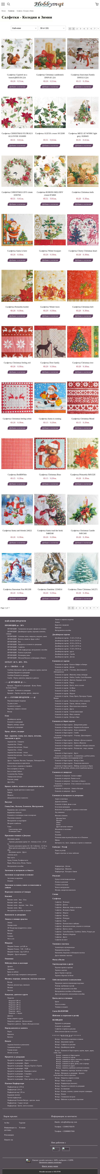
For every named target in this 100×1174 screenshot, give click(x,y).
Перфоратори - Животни (63, 869)
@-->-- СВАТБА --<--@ (14, 666)
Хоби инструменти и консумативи (66, 980)
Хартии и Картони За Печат (64, 975)
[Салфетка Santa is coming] (50, 397)
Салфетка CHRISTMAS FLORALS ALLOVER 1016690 (17, 134)
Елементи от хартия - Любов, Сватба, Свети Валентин (73, 677)
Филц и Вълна (58, 960)
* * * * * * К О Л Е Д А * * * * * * (66, 1036)
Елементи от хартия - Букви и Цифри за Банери (71, 664)
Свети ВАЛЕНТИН (60, 1011)
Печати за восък (12, 1053)
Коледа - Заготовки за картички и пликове (69, 1039)
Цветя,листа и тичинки (62, 998)
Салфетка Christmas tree (82, 363)
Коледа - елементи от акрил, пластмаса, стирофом (73, 1059)
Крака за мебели (12, 972)
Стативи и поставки (61, 885)
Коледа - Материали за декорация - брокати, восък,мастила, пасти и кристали (69, 1074)
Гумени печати (12, 1050)
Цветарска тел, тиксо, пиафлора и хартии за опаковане (73, 843)
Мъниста (10, 795)
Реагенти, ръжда (12, 779)
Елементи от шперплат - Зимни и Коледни (69, 788)
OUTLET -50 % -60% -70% (16, 662)
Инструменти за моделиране (16, 821)
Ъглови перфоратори (14, 1097)
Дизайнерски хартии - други (64, 651)
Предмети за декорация (15, 727)
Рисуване (56, 876)
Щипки (57, 840)
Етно (7, 716)
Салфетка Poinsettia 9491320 (82, 475)
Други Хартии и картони (63, 973)
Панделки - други (14, 1011)
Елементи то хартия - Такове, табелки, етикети (70, 703)
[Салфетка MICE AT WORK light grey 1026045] (83, 112)
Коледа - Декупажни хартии (64, 1042)
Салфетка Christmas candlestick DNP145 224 (50, 76)
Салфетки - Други (61, 937)
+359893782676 (68, 1127)
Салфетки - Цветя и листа (63, 929)
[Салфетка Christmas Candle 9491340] (83, 509)
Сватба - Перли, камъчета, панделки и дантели (23, 678)
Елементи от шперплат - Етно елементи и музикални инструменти (72, 785)
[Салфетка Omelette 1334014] (50, 568)
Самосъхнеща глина (15, 829)
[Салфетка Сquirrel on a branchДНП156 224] (17, 54)
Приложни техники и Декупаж (18, 835)
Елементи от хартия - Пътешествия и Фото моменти (72, 701)
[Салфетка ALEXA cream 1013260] (50, 112)
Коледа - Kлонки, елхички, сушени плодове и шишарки (73, 1091)
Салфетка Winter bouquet (50, 251)
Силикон (10, 936)
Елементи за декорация (15, 722)
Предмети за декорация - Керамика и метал (22, 1071)
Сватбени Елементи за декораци (18, 675)
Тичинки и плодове (61, 1007)
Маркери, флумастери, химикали (18, 985)
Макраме (9, 943)
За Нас (6, 1123)
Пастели (10, 990)
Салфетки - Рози (60, 921)
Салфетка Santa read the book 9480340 (50, 532)
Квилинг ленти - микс (14, 902)
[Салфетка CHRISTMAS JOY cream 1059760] (17, 171)
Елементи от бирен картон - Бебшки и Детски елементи (73, 740)
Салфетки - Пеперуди (62, 918)
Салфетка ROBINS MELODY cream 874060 (50, 193)
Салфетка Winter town (50, 307)
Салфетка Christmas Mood (82, 419)
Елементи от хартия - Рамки (64, 683)
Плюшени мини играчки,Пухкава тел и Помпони (71, 837)
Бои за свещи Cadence (14, 771)
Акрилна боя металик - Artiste (17, 752)
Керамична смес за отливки (16, 810)
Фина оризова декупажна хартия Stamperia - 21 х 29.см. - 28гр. (27, 849)
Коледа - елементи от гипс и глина (67, 1061)
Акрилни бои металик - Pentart (17, 747)
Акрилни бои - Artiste (14, 750)
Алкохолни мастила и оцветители (18, 763)
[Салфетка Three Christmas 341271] (83, 568)
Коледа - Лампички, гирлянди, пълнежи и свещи (71, 1070)
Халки (58, 824)
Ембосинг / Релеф (59, 847)
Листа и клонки (60, 1004)
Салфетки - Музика (61, 915)
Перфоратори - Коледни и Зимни (66, 871)
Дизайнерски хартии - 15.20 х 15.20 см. (68, 638)
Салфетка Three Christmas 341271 (83, 589)
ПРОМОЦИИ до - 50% (14, 625)
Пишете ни (8, 1140)
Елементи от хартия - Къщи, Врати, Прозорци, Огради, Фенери (73, 697)
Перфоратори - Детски (62, 866)
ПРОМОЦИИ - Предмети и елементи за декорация (24, 644)
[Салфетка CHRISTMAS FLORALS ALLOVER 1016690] (17, 112)
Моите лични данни (50, 1166)
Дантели (10, 1016)
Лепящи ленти (12, 925)
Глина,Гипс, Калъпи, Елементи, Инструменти (24, 806)
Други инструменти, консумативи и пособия (70, 994)
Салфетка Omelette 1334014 (50, 589)
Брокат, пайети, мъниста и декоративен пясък (24, 786)
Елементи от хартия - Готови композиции (69, 712)
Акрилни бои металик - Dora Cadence (20, 755)
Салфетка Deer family (49, 363)
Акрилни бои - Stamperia (15, 742)
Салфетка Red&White (17, 475)
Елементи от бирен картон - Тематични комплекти (72, 763)
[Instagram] (60, 1136)
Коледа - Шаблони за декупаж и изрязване (69, 1099)
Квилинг (8, 896)
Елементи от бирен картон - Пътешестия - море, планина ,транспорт (73, 749)
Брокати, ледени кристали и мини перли (20, 790)
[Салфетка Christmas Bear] (50, 453)
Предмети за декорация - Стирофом (19, 1074)
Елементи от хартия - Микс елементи (67, 714)
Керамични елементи (14, 812)
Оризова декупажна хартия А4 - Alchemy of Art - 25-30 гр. (26, 843)
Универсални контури (14, 777)
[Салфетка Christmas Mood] (83, 397)
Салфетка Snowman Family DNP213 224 (83, 76)
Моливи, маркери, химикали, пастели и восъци (25, 979)
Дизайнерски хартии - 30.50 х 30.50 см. (68, 643)
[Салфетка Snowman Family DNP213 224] (83, 54)
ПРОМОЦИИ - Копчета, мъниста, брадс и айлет (23, 639)
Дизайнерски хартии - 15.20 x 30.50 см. (68, 649)
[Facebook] (54, 1136)
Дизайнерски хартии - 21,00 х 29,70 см (68, 646)
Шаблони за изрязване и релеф (65, 1015)
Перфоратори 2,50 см (14, 1089)
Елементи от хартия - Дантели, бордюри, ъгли (70, 680)
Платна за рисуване (61, 882)
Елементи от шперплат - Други (65, 791)
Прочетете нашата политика (50, 1162)
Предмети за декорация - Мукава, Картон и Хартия (24, 1066)
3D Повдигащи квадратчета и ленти (19, 928)
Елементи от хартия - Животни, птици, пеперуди (71, 675)
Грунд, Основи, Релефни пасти (17, 860)
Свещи (55, 894)
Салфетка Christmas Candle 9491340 (83, 532)
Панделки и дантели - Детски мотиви (19, 1021)
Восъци (9, 982)
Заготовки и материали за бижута (19, 870)
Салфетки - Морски (61, 913)
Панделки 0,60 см (15, 1001)
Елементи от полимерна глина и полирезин (21, 815)
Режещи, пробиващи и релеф (64, 986)
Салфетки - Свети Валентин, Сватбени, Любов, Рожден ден (75, 932)
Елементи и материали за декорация (67, 795)
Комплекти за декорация (15, 915)
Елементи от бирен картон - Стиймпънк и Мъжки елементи (75, 745)
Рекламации (9, 1135)
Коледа (9, 711)
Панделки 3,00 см (15, 1007)
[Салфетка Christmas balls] (83, 171)
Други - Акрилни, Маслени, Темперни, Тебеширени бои (26, 760)
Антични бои (11, 758)
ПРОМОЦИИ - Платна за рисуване (19, 652)
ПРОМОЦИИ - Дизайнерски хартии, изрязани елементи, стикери (26, 632)
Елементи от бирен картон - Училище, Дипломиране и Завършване (72, 736)
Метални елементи (61, 815)
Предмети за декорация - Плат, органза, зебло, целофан (26, 1079)
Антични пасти (12, 855)
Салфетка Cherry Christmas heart (83, 251)
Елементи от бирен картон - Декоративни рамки (71, 725)
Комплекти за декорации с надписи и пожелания (71, 809)
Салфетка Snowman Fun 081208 (17, 589)
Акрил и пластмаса (61, 799)
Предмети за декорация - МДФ (17, 1068)
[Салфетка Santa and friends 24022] (17, 509)
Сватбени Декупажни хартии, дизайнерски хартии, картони (27, 670)
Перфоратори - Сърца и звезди (17, 1103)
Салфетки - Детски (61, 905)
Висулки (8, 802)
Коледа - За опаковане (62, 1089)
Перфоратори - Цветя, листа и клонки (20, 1106)
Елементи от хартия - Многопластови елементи (71, 706)
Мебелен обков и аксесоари (16, 963)
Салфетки (56, 899)
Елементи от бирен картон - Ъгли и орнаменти (70, 730)
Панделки (10, 998)
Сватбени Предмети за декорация (18, 672)
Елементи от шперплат (62, 772)
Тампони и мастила (60, 944)
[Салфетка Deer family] (50, 341)
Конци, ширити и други (15, 1018)
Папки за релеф (60, 850)
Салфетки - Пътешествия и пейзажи (67, 923)
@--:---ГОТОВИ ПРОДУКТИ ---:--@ (20, 697)
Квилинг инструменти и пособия (66, 989)
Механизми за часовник (63, 829)
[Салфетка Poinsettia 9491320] (83, 453)
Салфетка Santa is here (17, 251)
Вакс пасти (11, 857)
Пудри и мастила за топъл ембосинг (67, 853)
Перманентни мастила (62, 950)
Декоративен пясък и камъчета (17, 798)
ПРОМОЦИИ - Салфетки (16, 647)
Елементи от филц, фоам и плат (65, 804)
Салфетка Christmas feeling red (17, 363)
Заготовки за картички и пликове (19, 875)
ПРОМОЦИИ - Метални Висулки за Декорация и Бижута (26, 658)
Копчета (10, 1037)
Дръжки (10, 966)
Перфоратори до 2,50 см (15, 1087)
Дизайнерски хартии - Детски (65, 657)
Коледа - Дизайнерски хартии (65, 1047)
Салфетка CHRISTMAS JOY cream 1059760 (17, 193)
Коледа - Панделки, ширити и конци (67, 1078)
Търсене (22, 1123)
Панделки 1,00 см (15, 1003)
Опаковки (9, 959)
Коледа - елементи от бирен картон (68, 1055)
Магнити (59, 820)
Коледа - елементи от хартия (65, 1057)
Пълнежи (58, 835)
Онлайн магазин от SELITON (50, 1172)
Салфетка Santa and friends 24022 (17, 531)
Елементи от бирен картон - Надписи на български (72, 727)
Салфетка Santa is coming (50, 419)
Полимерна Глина (14, 831)
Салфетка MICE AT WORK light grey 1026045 (83, 134)
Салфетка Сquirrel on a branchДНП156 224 (17, 76)
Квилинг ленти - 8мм (14, 908)
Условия (22, 1128)
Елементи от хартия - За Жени (65, 688)
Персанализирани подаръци (16, 701)
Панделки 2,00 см (15, 1005)
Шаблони (58, 628)
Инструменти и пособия (63, 630)
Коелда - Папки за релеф (63, 1080)
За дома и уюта (12, 703)
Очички (57, 832)
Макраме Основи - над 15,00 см (18, 952)
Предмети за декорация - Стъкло (18, 1076)
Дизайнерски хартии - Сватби (65, 654)
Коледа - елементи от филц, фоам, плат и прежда (72, 1063)
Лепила (57, 622)
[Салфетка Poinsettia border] (17, 286)
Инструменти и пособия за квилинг (19, 910)
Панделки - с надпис (15, 1013)
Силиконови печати (13, 1047)
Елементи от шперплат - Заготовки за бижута (70, 781)
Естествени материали (62, 807)
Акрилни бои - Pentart (14, 744)
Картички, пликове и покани (16, 709)
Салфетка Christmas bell (82, 307)
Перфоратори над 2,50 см (16, 1092)
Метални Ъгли (61, 818)
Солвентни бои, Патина (15, 774)
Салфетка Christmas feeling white (17, 419)
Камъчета (10, 1034)
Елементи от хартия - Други (64, 709)
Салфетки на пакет (61, 940)
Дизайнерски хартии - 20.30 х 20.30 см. (68, 641)
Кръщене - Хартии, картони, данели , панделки (23, 693)
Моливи (10, 987)
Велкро (9, 933)
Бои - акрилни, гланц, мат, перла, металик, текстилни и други (23, 737)
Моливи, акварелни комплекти (65, 890)
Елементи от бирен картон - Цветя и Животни (70, 743)
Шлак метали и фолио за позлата (66, 1031)
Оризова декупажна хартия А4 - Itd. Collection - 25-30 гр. (28, 846)
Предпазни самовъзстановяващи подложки (69, 983)
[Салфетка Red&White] (17, 453)
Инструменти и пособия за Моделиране (68, 991)
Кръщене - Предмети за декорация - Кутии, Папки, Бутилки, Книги (23, 687)
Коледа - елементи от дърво (65, 1066)
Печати (8, 1041)
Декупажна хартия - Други (17, 852)
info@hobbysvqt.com (69, 1122)
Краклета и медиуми (62, 625)
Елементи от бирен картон (63, 721)
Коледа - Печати (60, 1094)
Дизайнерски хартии (14, 719)
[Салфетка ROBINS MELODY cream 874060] (50, 171)
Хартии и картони (61, 970)
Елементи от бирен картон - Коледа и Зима (69, 760)
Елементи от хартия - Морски (65, 693)
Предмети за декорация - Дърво (18, 1063)
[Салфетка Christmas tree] (83, 341)
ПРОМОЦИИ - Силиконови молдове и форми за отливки (26, 629)
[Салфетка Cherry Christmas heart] (83, 230)
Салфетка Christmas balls (83, 192)
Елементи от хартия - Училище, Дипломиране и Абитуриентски (70, 671)
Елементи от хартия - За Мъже (65, 691)
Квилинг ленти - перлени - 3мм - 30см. (20, 905)
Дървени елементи (61, 801)
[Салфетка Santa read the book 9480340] (50, 509)
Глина (9, 826)
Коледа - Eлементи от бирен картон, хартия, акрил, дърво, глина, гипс (74, 1052)
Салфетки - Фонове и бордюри (65, 934)
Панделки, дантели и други (16, 994)
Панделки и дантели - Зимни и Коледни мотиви (23, 1024)
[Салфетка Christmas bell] (83, 286)
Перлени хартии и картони (64, 967)
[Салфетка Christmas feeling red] (17, 341)
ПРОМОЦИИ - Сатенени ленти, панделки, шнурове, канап (27, 636)
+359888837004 (68, 1131)
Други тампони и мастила (63, 955)
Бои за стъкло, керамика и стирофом (19, 766)
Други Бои (11, 782)
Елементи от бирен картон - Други (66, 753)
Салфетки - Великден (62, 902)
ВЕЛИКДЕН (57, 1020)
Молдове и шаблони (14, 823)
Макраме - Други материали (16, 954)
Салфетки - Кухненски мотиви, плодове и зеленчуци (72, 926)
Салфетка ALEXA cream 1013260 (50, 133)
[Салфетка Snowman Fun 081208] (17, 568)
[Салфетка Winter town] (50, 286)
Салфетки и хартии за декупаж (65, 1029)
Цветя (57, 1002)
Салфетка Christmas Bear (50, 475)
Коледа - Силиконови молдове (65, 1097)
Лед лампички (59, 812)
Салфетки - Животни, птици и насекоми (68, 907)
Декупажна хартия (13, 839)
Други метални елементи (64, 826)
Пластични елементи (14, 818)
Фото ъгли (10, 939)
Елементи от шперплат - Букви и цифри (68, 776)
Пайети (9, 792)
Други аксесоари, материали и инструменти (22, 974)
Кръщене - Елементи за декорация (19, 690)
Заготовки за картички (15, 878)
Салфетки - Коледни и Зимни (64, 910)
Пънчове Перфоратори (14, 1083)
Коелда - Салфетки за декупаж (65, 1044)
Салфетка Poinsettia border (17, 307)
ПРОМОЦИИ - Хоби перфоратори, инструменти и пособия (27, 650)
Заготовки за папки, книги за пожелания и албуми (23, 886)
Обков (58, 822)
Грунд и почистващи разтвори (65, 879)
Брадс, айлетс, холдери (14, 731)
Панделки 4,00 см (15, 1009)
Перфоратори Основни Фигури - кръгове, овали (23, 1100)
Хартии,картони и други (62, 964)
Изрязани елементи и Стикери (18, 892)
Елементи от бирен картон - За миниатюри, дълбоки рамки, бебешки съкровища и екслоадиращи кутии (74, 757)
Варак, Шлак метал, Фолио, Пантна (19, 863)
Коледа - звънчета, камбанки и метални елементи (72, 1068)
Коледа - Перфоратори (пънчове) (66, 1083)
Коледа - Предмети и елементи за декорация (70, 1086)
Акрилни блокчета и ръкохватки (18, 1044)
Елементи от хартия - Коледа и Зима (67, 717)
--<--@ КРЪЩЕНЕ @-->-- (15, 682)
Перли (9, 1031)
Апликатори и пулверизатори (65, 947)
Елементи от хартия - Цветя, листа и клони (69, 685)
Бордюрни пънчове (13, 1095)
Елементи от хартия (60, 661)
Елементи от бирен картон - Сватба (67, 733)
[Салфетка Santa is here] (17, 230)
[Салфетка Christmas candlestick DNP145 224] (50, 54)
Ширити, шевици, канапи (15, 724)
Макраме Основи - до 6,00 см (17, 946)
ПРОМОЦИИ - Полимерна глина (18, 655)
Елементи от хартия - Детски (64, 667)
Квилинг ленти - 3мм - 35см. (17, 900)
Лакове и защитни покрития (64, 619)
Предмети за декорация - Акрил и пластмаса (22, 1060)
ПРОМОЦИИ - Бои (14, 642)
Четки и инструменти (62, 887)
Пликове (10, 881)
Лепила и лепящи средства (16, 919)
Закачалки (10, 969)
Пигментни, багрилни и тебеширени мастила (70, 953)
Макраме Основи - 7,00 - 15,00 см (18, 949)
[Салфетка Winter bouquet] (50, 230)
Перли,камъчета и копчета (16, 1028)
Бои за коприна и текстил (15, 769)
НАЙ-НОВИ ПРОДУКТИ (15, 621)
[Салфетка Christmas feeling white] (17, 397)
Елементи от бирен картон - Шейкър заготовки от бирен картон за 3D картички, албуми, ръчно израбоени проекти (73, 767)
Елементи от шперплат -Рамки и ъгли (67, 778)
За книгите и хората (14, 706)
